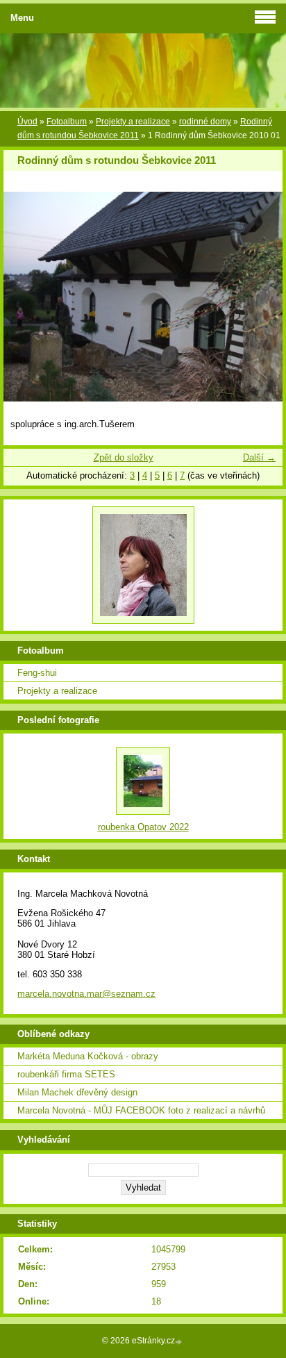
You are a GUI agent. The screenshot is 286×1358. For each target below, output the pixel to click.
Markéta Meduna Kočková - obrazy (87, 1056)
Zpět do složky (123, 457)
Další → (259, 457)
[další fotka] (260, 296)
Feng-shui (37, 673)
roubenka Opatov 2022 (143, 827)
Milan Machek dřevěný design (77, 1092)
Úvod (27, 121)
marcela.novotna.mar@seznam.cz (86, 993)
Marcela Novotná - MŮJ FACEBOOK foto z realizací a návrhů (141, 1110)
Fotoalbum (67, 121)
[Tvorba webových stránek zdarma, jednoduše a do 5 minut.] (180, 1342)
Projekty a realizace (133, 121)
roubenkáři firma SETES (66, 1074)
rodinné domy (205, 121)
